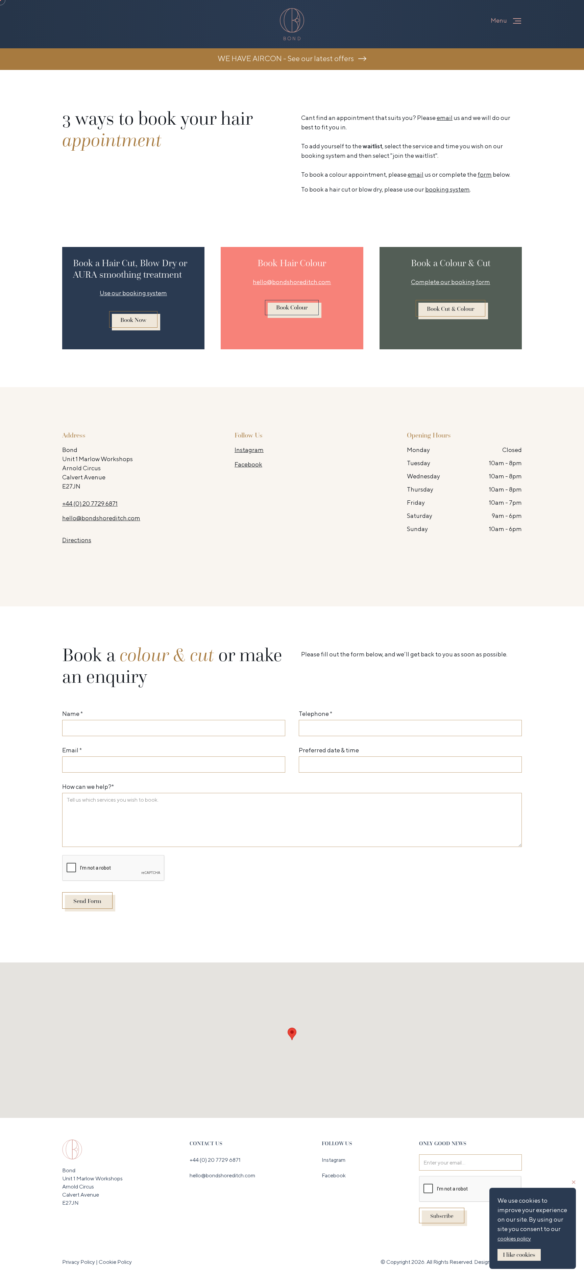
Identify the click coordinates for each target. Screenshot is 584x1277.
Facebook (248, 464)
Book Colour (292, 307)
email (445, 117)
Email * (72, 750)
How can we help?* (88, 786)
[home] (292, 24)
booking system (324, 155)
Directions (76, 540)
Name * (72, 713)
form (485, 174)
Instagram (249, 449)
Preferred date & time (329, 750)
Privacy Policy (79, 1262)
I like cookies (519, 1254)
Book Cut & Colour (450, 308)
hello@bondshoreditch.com (292, 281)
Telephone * (315, 713)
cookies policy (514, 1238)
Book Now (133, 320)
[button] (517, 21)
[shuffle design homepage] (72, 1149)
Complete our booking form (450, 281)
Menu (499, 20)
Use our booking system (133, 293)
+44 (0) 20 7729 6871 (90, 503)
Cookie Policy (115, 1262)
